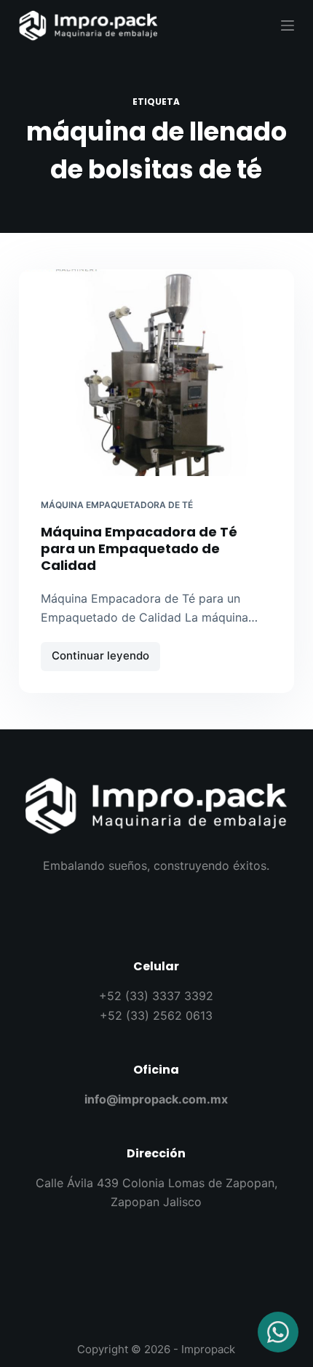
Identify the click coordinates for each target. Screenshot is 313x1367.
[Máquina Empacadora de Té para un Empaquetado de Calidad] (156, 372)
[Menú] (287, 25)
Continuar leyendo (106, 652)
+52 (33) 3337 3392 (156, 995)
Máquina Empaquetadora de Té (117, 504)
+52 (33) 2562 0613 (156, 1015)
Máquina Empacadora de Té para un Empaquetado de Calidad (139, 549)
